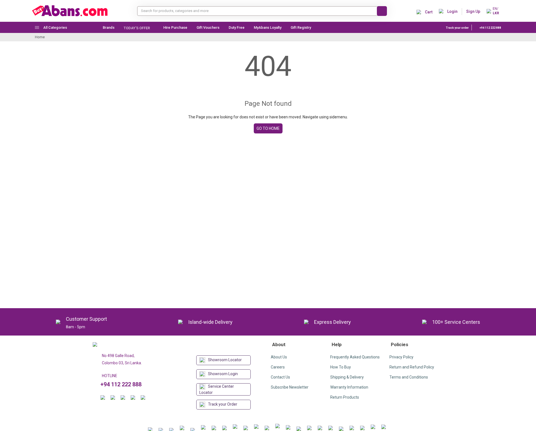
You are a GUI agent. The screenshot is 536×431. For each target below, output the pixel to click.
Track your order (457, 27)
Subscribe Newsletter (289, 387)
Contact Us (280, 377)
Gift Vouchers (208, 27)
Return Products (344, 397)
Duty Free (237, 27)
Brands (108, 27)
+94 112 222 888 (490, 27)
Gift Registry (301, 27)
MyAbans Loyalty (267, 27)
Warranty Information (349, 387)
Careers (278, 367)
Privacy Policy (401, 357)
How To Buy (340, 367)
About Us (279, 357)
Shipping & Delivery (347, 377)
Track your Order (222, 404)
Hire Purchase (175, 27)
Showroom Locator (225, 360)
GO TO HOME (268, 128)
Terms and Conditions (408, 377)
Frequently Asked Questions (355, 357)
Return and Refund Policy (411, 367)
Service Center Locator (216, 389)
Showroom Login (223, 374)
